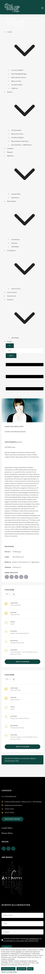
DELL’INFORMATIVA (32, 938)
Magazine (10, 152)
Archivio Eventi (15, 288)
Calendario (10, 148)
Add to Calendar (22, 661)
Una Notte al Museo (17, 85)
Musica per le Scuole (17, 134)
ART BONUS (15, 247)
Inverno (35, 652)
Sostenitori (14, 243)
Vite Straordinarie (16, 130)
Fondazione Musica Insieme (17, 642)
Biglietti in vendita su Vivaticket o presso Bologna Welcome (20, 760)
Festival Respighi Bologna (18, 74)
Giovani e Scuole (12, 292)
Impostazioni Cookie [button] (8, 969)
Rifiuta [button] (30, 969)
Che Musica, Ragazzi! (17, 137)
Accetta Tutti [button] (21, 969)
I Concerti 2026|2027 (17, 70)
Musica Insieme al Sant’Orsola (19, 141)
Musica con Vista (16, 81)
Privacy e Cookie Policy (9, 972)
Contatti (9, 341)
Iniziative (10, 92)
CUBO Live (14, 88)
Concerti (9, 32)
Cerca (11, 355)
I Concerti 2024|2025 (27, 652)
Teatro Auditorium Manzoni (22, 633)
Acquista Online (16, 194)
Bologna (12, 633)
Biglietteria (10, 156)
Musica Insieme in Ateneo (18, 77)
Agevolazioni (15, 197)
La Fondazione (15, 239)
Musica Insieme (11, 201)
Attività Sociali (11, 296)
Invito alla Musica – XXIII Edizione (21, 145)
